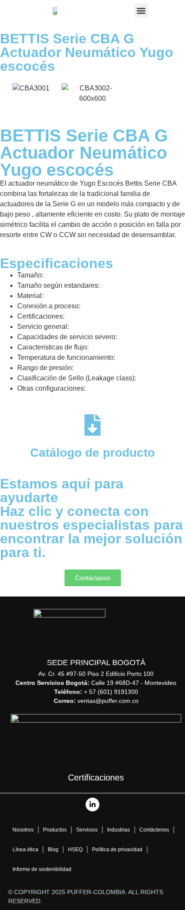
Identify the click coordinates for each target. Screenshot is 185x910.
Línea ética (25, 850)
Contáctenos (154, 830)
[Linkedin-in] (92, 804)
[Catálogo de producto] (92, 425)
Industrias (118, 830)
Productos (55, 830)
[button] (141, 10)
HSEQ (75, 850)
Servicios (87, 830)
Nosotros (23, 830)
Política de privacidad (117, 850)
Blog (53, 850)
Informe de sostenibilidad (41, 869)
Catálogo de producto (92, 452)
